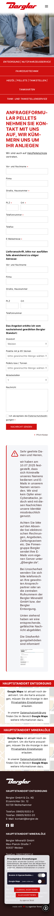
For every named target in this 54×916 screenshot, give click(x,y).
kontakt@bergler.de (26, 818)
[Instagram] (12, 825)
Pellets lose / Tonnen (16, 363)
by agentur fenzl (27, 900)
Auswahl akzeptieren (26, 890)
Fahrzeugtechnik (27, 71)
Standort (10, 339)
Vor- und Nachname (17, 166)
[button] (46, 6)
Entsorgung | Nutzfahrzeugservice (27, 61)
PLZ (9, 202)
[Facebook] (7, 825)
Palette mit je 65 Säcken (18, 351)
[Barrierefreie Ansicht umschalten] (46, 907)
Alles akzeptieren (27, 895)
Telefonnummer (15, 214)
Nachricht (11, 387)
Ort (23, 202)
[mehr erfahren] (27, 875)
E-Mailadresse (14, 239)
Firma (9, 178)
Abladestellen (13, 375)
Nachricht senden (21, 426)
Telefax (10, 226)
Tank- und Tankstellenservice (27, 98)
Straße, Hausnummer (17, 190)
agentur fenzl (35, 906)
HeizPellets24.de (37, 153)
